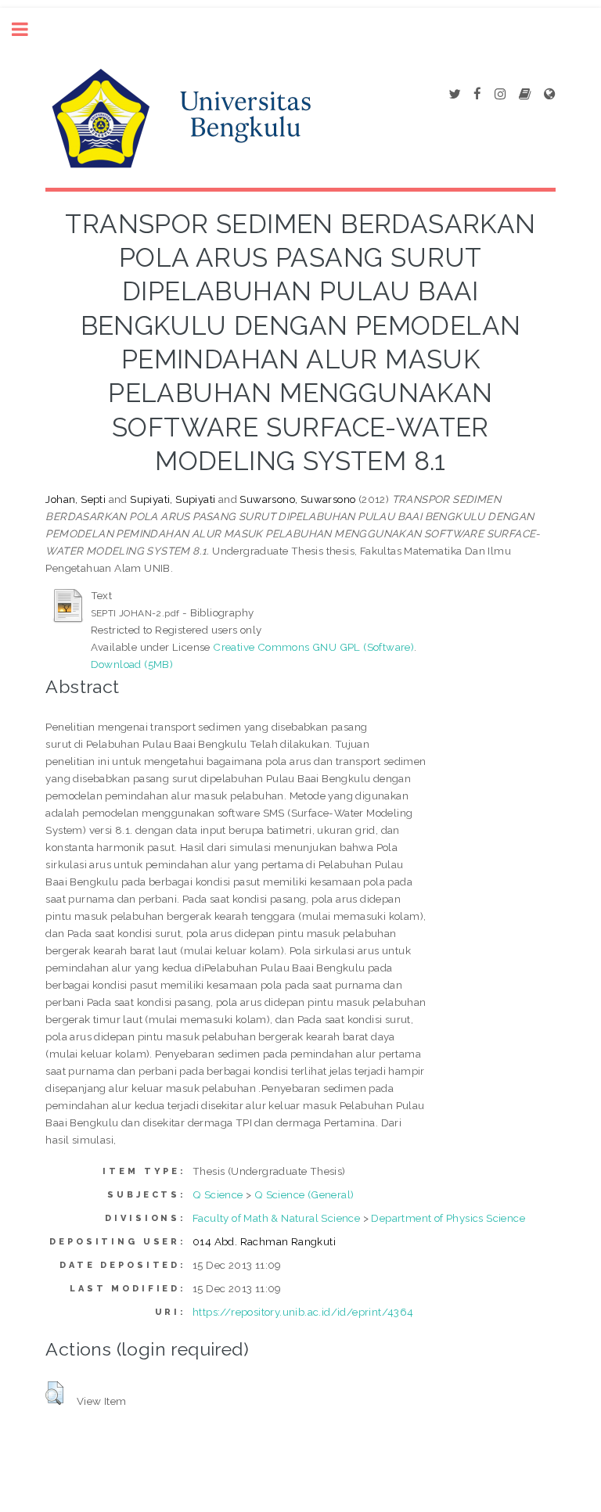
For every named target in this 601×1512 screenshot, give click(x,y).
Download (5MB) (132, 664)
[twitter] (454, 94)
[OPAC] (525, 94)
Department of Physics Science (448, 1218)
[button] (54, 1393)
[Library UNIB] (549, 94)
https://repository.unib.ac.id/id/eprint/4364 (303, 1311)
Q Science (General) (304, 1194)
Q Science (218, 1194)
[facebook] (477, 94)
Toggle (28, 29)
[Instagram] (500, 94)
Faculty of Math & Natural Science (276, 1218)
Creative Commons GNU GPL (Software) (313, 647)
